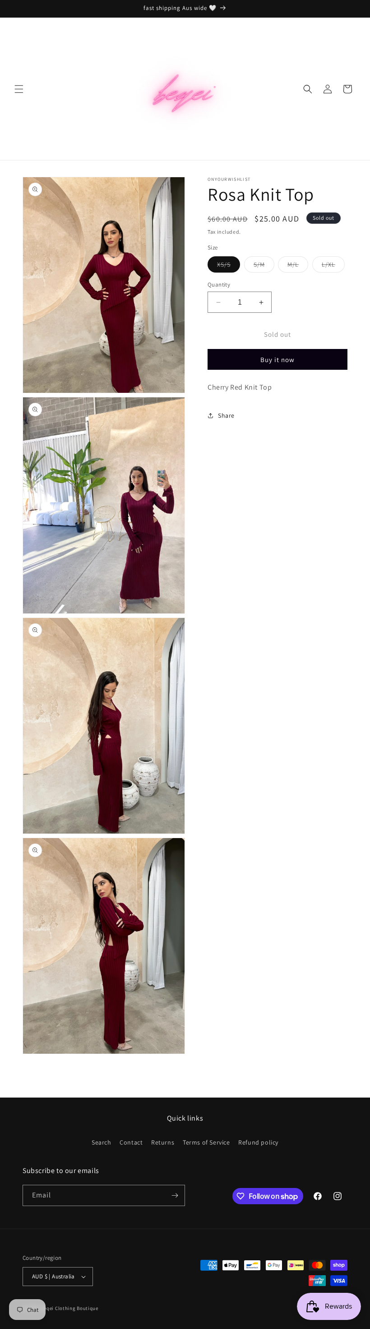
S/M (264, 266)
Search (101, 1142)
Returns (162, 1142)
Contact (131, 1142)
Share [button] (226, 415)
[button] (19, 89)
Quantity (219, 284)
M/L (297, 266)
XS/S (228, 266)
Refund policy (258, 1142)
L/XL (333, 266)
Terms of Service (206, 1142)
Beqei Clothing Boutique (69, 1308)
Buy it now (277, 359)
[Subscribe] (175, 1195)
